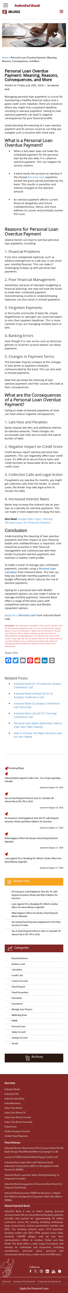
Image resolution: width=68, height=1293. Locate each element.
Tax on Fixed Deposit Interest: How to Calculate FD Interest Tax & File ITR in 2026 (29, 800)
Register (51, 27)
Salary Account (19, 1032)
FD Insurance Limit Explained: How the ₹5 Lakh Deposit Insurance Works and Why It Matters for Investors (32, 820)
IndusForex (11, 1127)
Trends (15, 1043)
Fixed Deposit (18, 987)
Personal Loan (18, 1026)
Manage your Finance (22, 1009)
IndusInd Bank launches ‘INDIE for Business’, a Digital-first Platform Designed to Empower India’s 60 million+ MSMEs (34, 1197)
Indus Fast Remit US (15, 1112)
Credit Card (17, 975)
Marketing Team (19, 1015)
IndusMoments (13, 1103)
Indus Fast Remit (13, 1108)
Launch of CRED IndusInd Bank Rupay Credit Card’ (31, 1157)
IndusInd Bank (12, 1089)
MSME (14, 1021)
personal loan (36, 177)
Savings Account (20, 1038)
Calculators (17, 970)
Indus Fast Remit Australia (18, 1122)
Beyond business (20, 958)
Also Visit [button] (10, 1083)
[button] (34, 1143)
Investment (17, 1004)
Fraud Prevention (20, 992)
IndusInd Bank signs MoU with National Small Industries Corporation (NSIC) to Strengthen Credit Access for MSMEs (32, 1166)
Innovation (17, 998)
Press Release (12, 1143)
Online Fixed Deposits (16, 1136)
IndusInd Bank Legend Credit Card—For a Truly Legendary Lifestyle (33, 780)
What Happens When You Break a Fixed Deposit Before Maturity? (31, 840)
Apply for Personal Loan (34, 1288)
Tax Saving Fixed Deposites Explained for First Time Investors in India (36, 924)
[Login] (57, 6)
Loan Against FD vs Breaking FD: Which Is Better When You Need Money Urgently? (33, 860)
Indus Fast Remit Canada (18, 1117)
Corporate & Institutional (49, 1282)
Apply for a (20, 615)
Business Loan (18, 964)
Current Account (20, 981)
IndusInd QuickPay (14, 1098)
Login (39, 27)
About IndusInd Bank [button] (17, 1206)
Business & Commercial (24, 1282)
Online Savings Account (17, 1131)
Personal (7, 1282)
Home (5, 57)
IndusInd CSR (12, 1094)
